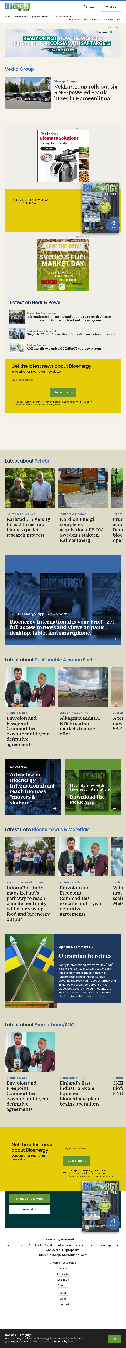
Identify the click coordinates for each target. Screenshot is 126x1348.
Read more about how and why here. (50, 1341)
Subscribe (96, 20)
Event (118, 20)
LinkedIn (63, 1293)
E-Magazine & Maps (29, 1199)
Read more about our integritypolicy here (38, 404)
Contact (63, 1285)
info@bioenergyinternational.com (63, 1255)
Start (8, 17)
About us (63, 1279)
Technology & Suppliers (26, 17)
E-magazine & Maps (77, 20)
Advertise (108, 20)
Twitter (63, 1299)
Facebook (62, 1304)
